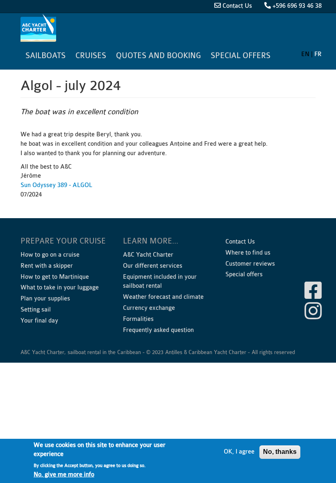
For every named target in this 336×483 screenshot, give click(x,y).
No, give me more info (64, 474)
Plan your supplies (45, 298)
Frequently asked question (158, 330)
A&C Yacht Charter (39, 28)
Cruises (90, 55)
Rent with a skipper (46, 265)
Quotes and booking (158, 55)
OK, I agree (239, 451)
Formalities (138, 319)
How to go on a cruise (49, 254)
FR (318, 54)
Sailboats (45, 55)
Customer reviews (250, 263)
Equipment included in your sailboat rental (160, 281)
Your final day (39, 320)
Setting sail (35, 309)
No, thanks (280, 451)
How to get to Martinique (54, 276)
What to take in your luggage (59, 287)
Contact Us (237, 5)
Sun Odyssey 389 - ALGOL (56, 185)
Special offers (240, 55)
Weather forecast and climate (163, 296)
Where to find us (247, 252)
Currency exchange (149, 308)
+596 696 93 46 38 (297, 5)
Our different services (152, 265)
